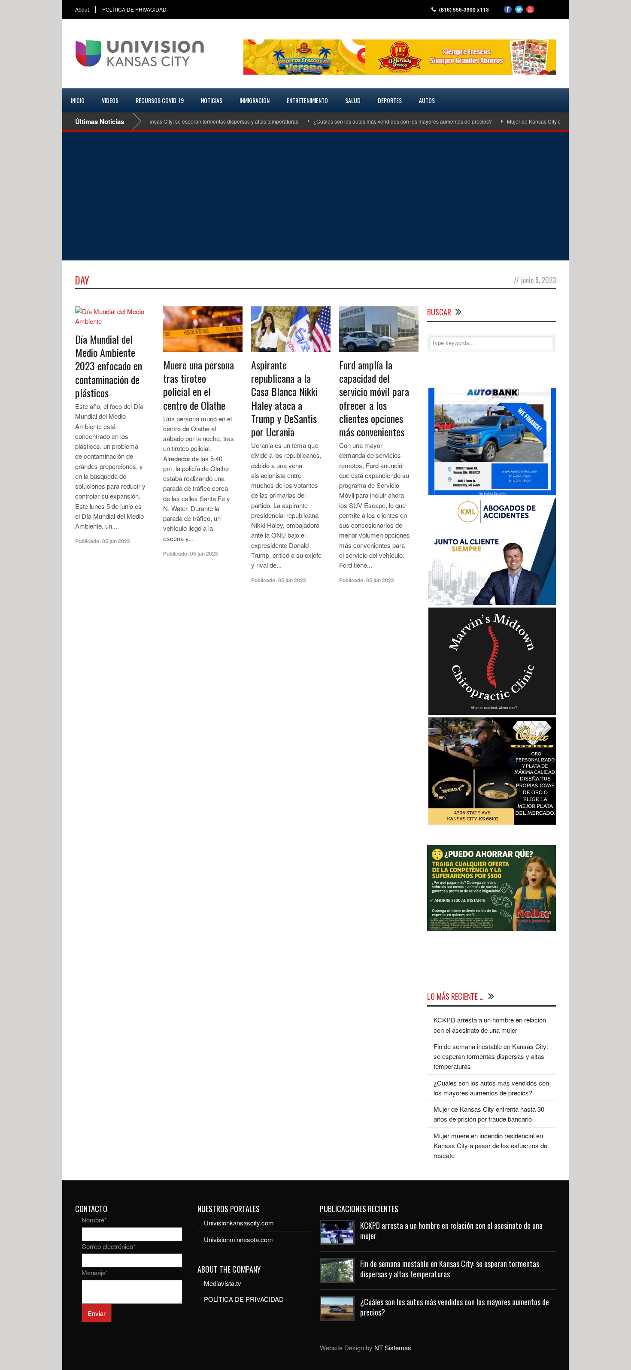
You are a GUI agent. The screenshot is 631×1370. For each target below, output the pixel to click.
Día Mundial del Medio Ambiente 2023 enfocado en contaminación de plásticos (108, 365)
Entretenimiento (307, 100)
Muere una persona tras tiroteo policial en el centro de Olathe (198, 385)
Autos (427, 100)
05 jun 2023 (116, 541)
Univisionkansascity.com (239, 1222)
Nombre (94, 1219)
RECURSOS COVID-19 (160, 100)
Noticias (211, 100)
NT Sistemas (392, 1347)
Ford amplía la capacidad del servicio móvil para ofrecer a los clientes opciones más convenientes (374, 398)
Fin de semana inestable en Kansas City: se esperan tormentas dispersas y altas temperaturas (163, 121)
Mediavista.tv (222, 1283)
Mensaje (95, 1272)
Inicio (78, 100)
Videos (110, 100)
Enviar (97, 1313)
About (82, 9)
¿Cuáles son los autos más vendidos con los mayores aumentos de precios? (377, 121)
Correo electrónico (109, 1246)
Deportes (390, 100)
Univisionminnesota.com (238, 1239)
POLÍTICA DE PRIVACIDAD (134, 9)
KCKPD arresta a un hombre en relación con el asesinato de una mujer (451, 1230)
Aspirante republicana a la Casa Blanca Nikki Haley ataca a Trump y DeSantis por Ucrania (284, 398)
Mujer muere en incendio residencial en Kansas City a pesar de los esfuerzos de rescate (490, 1145)
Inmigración (255, 100)
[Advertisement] (315, 196)
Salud (353, 100)
